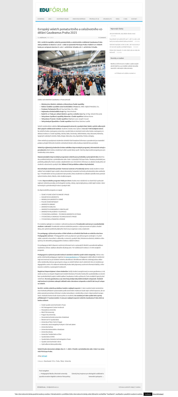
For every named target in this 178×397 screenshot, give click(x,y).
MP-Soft (44, 356)
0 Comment (102, 37)
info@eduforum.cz (53, 387)
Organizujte (107, 19)
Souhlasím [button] (148, 394)
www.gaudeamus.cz (72, 257)
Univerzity (68, 361)
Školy (62, 361)
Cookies (138, 387)
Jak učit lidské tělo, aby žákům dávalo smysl (122, 33)
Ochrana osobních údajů (126, 387)
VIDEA (117, 19)
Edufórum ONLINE (63, 19)
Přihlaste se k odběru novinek (125, 73)
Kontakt (134, 19)
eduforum (43, 37)
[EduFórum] (53, 13)
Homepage (41, 19)
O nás (125, 19)
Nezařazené (47, 361)
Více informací (158, 394)
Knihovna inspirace (79, 19)
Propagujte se (94, 19)
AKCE (49, 19)
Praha (58, 361)
